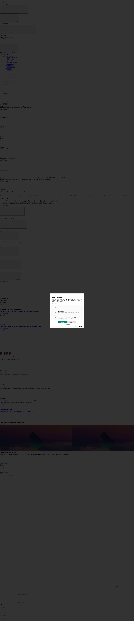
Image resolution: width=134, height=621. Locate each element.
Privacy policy (54, 303)
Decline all (71, 322)
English (53, 295)
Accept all (62, 322)
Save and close (67, 324)
